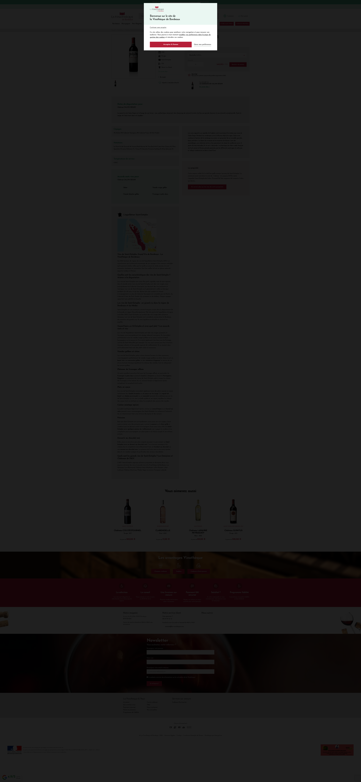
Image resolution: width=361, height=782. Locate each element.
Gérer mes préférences (202, 44)
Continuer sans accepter (158, 27)
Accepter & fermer (170, 44)
